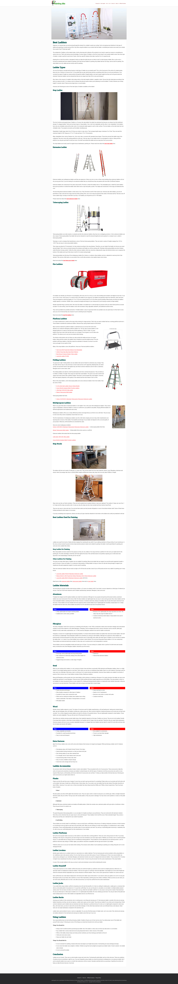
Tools (107, 3)
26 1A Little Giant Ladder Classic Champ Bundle (67, 386)
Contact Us (113, 3)
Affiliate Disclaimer (122, 3)
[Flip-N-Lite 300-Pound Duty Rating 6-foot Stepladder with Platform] (89, 529)
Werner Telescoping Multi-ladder (64, 392)
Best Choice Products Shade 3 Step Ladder (66, 354)
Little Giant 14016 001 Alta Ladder (64, 390)
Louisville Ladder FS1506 (62, 356)
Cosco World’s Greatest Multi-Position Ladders (67, 388)
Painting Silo (98, 3)
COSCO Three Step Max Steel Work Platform (67, 352)
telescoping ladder (77, 581)
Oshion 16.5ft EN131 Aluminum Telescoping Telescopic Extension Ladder (74, 399)
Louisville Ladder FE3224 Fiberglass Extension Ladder (69, 573)
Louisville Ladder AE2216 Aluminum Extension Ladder (69, 578)
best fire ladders (67, 315)
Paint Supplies (102, 3)
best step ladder (108, 143)
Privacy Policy (98, 977)
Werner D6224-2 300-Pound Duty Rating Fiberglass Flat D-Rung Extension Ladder (76, 576)
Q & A (109, 3)
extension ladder (66, 581)
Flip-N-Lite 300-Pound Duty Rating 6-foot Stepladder (69, 350)
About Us (117, 3)
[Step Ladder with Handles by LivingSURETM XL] (89, 488)
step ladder (91, 581)
